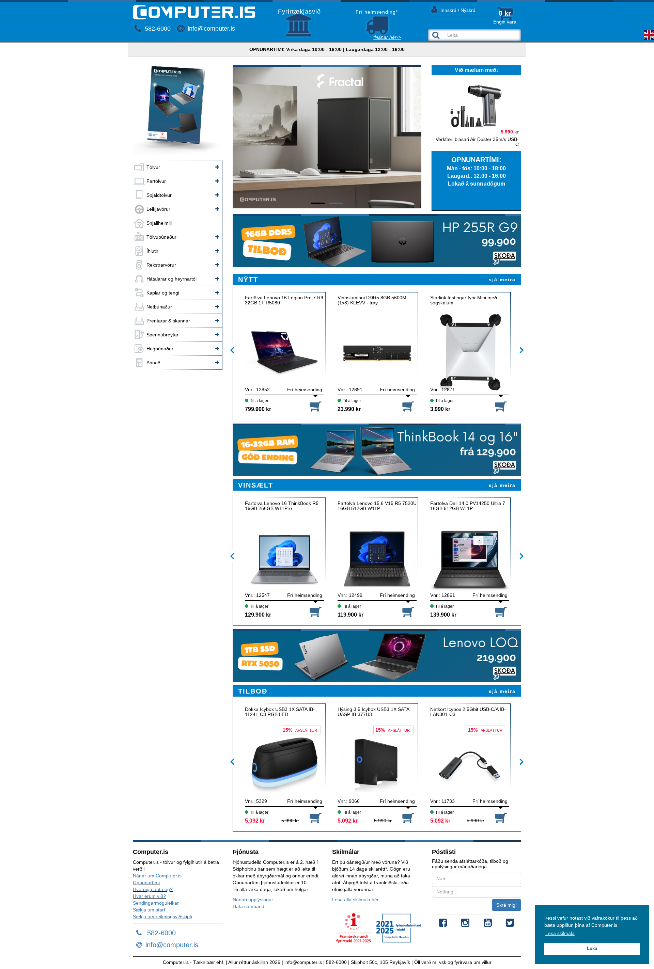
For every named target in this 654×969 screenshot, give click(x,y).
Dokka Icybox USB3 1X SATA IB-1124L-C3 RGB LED (280, 712)
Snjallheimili (159, 223)
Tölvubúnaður (161, 237)
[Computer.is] (194, 12)
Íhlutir (152, 251)
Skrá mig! (506, 905)
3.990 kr (440, 409)
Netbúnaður (159, 306)
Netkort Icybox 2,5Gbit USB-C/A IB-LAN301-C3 (468, 712)
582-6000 (157, 28)
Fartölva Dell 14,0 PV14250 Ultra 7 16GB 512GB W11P (467, 506)
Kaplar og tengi (162, 293)
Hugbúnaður (159, 348)
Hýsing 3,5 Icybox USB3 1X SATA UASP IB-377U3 (373, 712)
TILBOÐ (252, 691)
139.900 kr (443, 615)
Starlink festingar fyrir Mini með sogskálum (463, 300)
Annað (153, 362)
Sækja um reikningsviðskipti (162, 916)
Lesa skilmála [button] (560, 933)
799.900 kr (258, 409)
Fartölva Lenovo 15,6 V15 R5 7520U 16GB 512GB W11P (377, 506)
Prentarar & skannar (168, 320)
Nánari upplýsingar (253, 899)
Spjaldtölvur (159, 195)
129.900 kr (258, 615)
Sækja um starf (149, 909)
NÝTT (248, 279)
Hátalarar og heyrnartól (171, 279)
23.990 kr (349, 409)
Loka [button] (592, 948)
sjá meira (502, 279)
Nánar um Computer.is (157, 875)
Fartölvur (156, 181)
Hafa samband (248, 906)
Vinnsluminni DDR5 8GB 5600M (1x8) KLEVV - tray (372, 300)
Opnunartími (146, 882)
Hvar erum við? (149, 896)
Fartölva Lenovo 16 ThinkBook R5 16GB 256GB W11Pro (281, 506)
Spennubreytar (162, 334)
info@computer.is (210, 28)
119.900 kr (350, 615)
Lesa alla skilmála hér (355, 899)
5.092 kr (255, 821)
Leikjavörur (158, 209)
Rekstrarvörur (161, 265)
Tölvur (153, 167)
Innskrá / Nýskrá (457, 10)
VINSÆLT (255, 485)
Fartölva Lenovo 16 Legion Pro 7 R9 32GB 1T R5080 (284, 300)
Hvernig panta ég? (153, 889)
